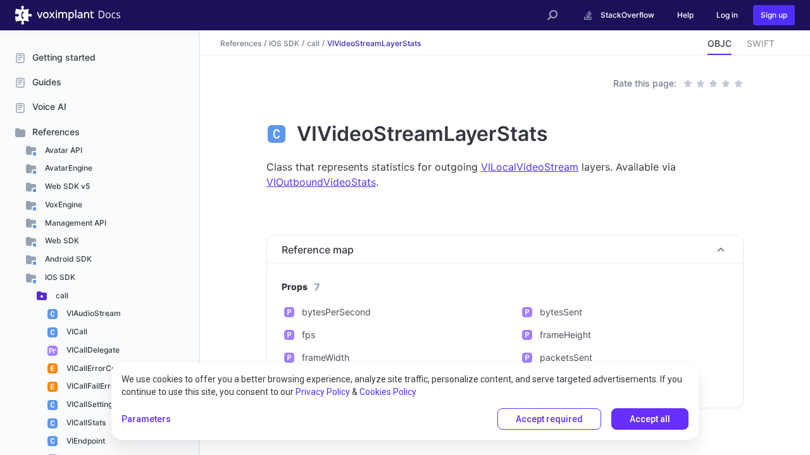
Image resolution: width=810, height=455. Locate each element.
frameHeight (565, 334)
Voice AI (49, 106)
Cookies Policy (387, 392)
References (56, 131)
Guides (46, 81)
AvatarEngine (67, 168)
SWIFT (761, 43)
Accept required (549, 419)
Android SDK (67, 259)
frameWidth (325, 357)
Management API (74, 223)
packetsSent (566, 357)
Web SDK (61, 240)
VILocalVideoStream (529, 167)
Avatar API (62, 150)
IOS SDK (59, 277)
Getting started (64, 57)
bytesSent (561, 311)
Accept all (650, 419)
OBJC (719, 43)
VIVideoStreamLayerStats (374, 42)
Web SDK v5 (66, 186)
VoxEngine (62, 204)
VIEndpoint (85, 441)
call (61, 295)
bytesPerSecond (336, 311)
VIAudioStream (93, 313)
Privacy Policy (323, 392)
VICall (76, 331)
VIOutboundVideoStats (321, 182)
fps (308, 334)
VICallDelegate (92, 350)
